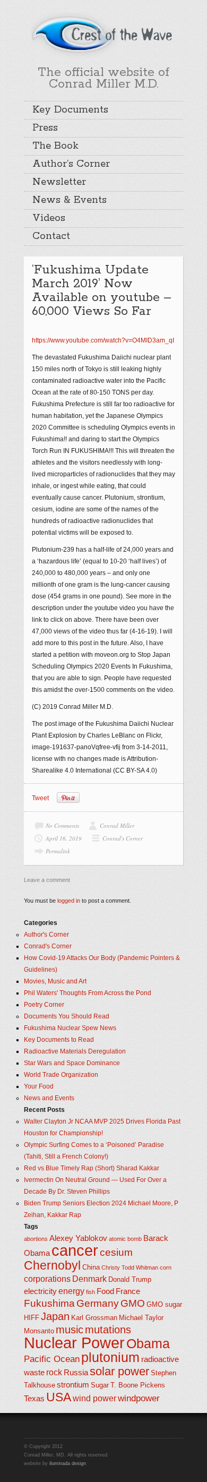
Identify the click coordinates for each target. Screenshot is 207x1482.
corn (165, 1267)
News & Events (69, 200)
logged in (68, 900)
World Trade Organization (61, 1074)
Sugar (100, 1385)
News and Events (49, 1098)
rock (54, 1372)
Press (45, 128)
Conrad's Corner (122, 838)
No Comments (62, 825)
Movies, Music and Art (55, 981)
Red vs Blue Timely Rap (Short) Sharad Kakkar (91, 1168)
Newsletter (59, 182)
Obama (148, 1344)
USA (58, 1397)
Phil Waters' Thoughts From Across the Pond (87, 993)
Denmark (89, 1278)
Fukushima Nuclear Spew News (70, 1028)
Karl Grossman (94, 1318)
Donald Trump (129, 1279)
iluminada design (67, 1463)
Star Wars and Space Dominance (72, 1063)
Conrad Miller (117, 825)
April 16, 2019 (64, 838)
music (69, 1329)
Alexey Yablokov (78, 1238)
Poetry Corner (44, 1004)
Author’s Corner (71, 164)
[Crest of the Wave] (103, 34)
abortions (36, 1239)
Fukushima (49, 1303)
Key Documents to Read (59, 1039)
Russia (76, 1372)
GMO (132, 1303)
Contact (51, 236)
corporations (47, 1278)
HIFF (31, 1318)
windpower (139, 1398)
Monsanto (39, 1331)
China (91, 1267)
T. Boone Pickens (137, 1385)
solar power (119, 1371)
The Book (55, 146)
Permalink (58, 851)
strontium (73, 1385)
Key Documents (70, 110)
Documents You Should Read (66, 1016)
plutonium (110, 1357)
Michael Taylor (141, 1318)
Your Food (39, 1086)
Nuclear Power (74, 1342)
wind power (94, 1398)
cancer (74, 1250)
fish (90, 1292)
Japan (55, 1316)
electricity (40, 1291)
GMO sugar (164, 1304)
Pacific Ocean (52, 1358)
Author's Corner (46, 934)
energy (71, 1291)
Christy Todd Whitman (129, 1267)
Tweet (40, 798)
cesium (116, 1252)
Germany (97, 1303)
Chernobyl (52, 1265)
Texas (34, 1398)
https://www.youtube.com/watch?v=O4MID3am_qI (103, 340)
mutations (108, 1329)
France (128, 1291)
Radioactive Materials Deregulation (75, 1051)
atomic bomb (125, 1239)
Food (105, 1291)
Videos (48, 218)
